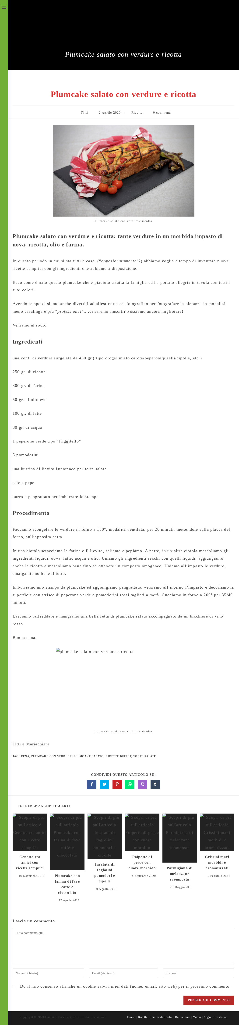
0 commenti (162, 112)
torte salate (144, 756)
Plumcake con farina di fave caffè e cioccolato (67, 884)
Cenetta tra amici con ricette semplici (30, 862)
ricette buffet (118, 756)
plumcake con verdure (51, 756)
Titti (84, 112)
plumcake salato (89, 756)
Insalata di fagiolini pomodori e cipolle (104, 872)
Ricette (136, 112)
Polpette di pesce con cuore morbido (142, 862)
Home (131, 1017)
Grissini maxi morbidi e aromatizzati (217, 862)
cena (25, 756)
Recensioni (182, 1017)
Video (197, 1017)
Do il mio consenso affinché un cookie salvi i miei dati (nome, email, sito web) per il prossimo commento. (125, 986)
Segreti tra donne (215, 1017)
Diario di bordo (161, 1017)
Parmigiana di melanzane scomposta (180, 873)
